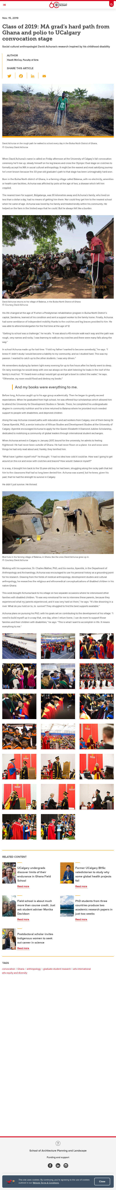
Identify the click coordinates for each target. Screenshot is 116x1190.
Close (102, 1181)
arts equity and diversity (14, 973)
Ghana (21, 969)
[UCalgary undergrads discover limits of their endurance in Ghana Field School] (9, 873)
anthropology (34, 969)
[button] (11, 75)
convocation (8, 969)
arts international (82, 969)
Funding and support (58, 1157)
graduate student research (57, 969)
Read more (23, 886)
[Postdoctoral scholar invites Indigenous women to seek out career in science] (9, 939)
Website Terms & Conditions (46, 1182)
